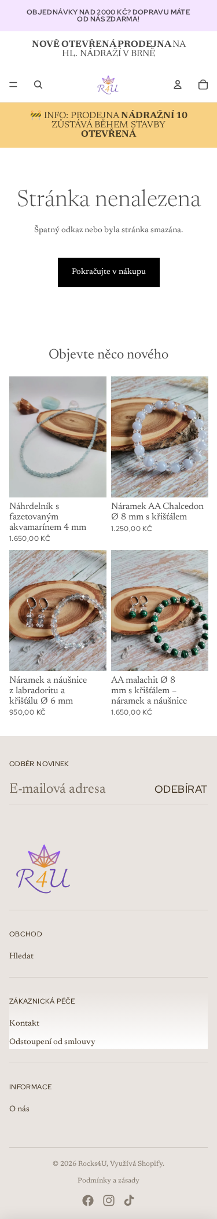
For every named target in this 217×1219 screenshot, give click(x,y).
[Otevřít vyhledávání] (38, 84)
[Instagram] (109, 1200)
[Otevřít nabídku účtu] (177, 84)
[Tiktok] (129, 1200)
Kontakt (24, 1024)
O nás (19, 1109)
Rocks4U (92, 1164)
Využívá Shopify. (137, 1164)
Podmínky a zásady (108, 1180)
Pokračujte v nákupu (109, 272)
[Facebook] (88, 1200)
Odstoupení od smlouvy (52, 1042)
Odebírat (181, 789)
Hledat (21, 957)
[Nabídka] (13, 84)
